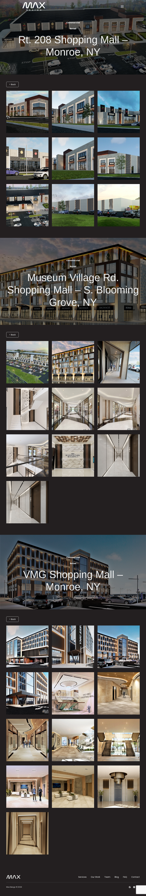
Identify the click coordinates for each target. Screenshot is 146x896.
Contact (135, 877)
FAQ (125, 877)
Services (82, 877)
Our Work (95, 877)
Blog (117, 877)
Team (107, 877)
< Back (12, 84)
